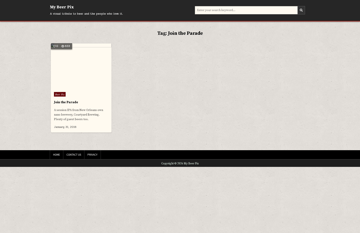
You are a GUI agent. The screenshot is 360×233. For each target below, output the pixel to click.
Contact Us (73, 154)
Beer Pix (59, 94)
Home (56, 154)
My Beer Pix (62, 7)
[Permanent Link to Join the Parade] (81, 66)
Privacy (93, 154)
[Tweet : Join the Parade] (72, 86)
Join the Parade (66, 102)
